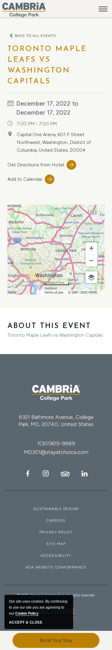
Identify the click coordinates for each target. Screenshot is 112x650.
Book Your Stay (56, 640)
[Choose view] (91, 277)
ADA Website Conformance (56, 567)
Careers (56, 520)
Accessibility (56, 555)
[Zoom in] (91, 248)
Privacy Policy (56, 532)
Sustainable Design (56, 509)
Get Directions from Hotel (35, 165)
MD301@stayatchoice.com (56, 452)
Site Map (56, 544)
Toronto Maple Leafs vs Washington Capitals (55, 330)
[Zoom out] (91, 261)
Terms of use (53, 292)
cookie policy (27, 613)
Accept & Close (25, 622)
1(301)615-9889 (56, 443)
